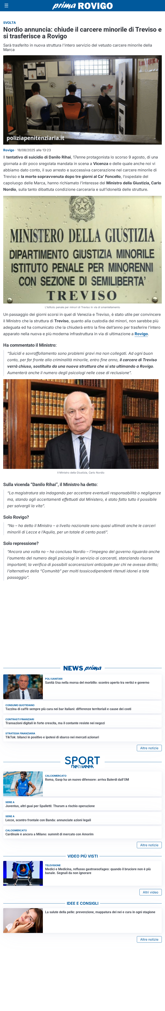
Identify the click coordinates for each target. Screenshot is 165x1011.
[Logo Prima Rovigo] (82, 6)
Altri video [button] (150, 892)
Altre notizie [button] (149, 748)
